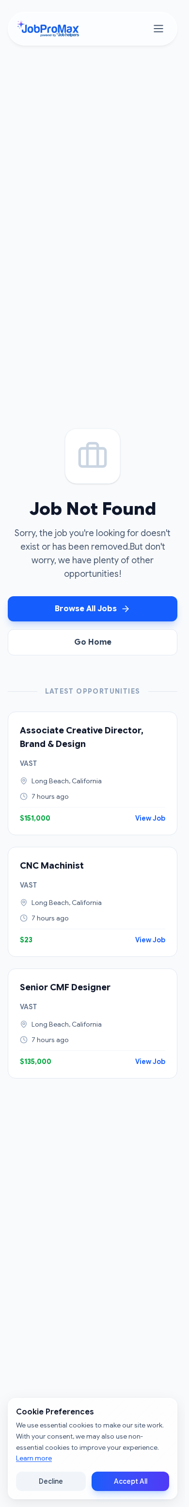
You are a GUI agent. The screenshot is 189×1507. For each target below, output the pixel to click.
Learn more (34, 1458)
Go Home (92, 642)
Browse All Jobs (86, 609)
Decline (51, 1481)
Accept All (130, 1481)
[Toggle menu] (158, 28)
